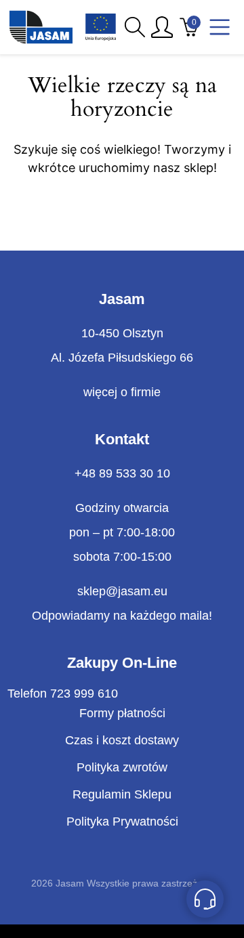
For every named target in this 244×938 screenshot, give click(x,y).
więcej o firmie (122, 392)
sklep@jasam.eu (122, 591)
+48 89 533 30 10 (122, 473)
